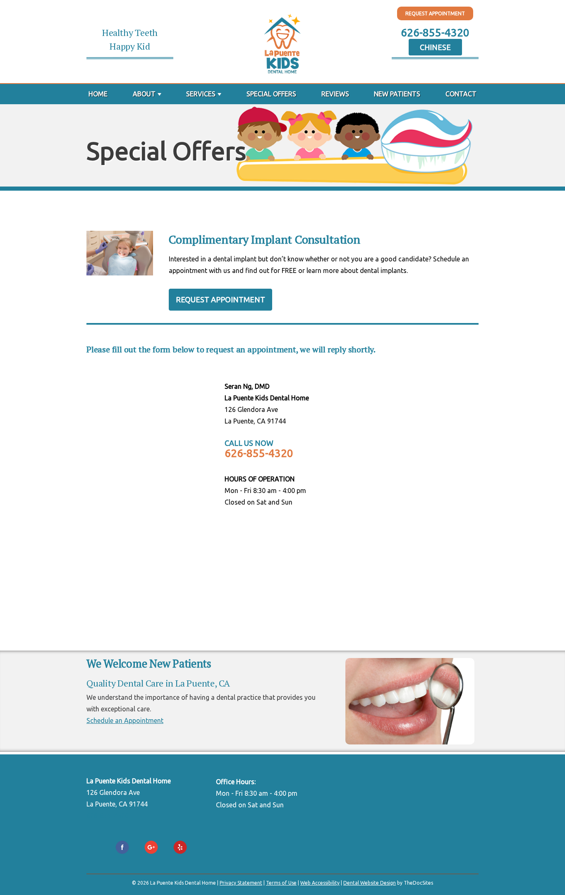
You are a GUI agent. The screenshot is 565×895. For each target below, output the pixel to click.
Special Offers (271, 94)
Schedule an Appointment (124, 720)
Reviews (335, 94)
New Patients (397, 94)
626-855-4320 (435, 32)
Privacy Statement (241, 882)
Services (200, 94)
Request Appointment (435, 13)
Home (98, 94)
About (144, 94)
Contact (460, 94)
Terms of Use (281, 882)
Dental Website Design (369, 882)
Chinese (435, 47)
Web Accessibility (320, 882)
